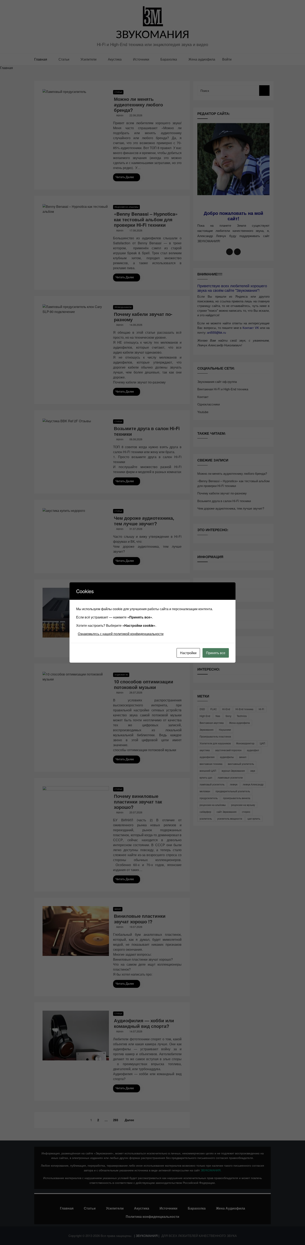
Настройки (188, 652)
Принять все (215, 652)
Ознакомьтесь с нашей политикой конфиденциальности (120, 633)
